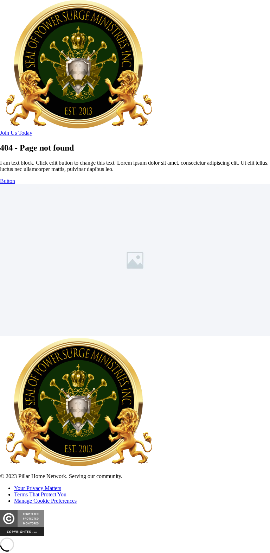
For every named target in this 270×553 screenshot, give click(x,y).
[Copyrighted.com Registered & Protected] (22, 534)
